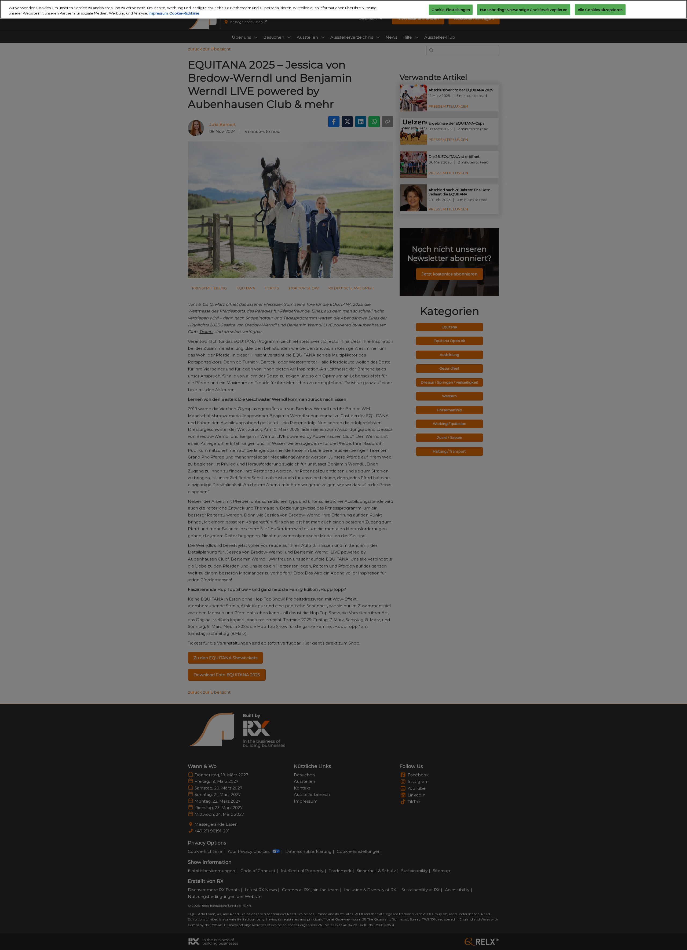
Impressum (158, 13)
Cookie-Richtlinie (184, 13)
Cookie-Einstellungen (451, 9)
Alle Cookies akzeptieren (600, 9)
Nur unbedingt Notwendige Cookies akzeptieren (523, 9)
